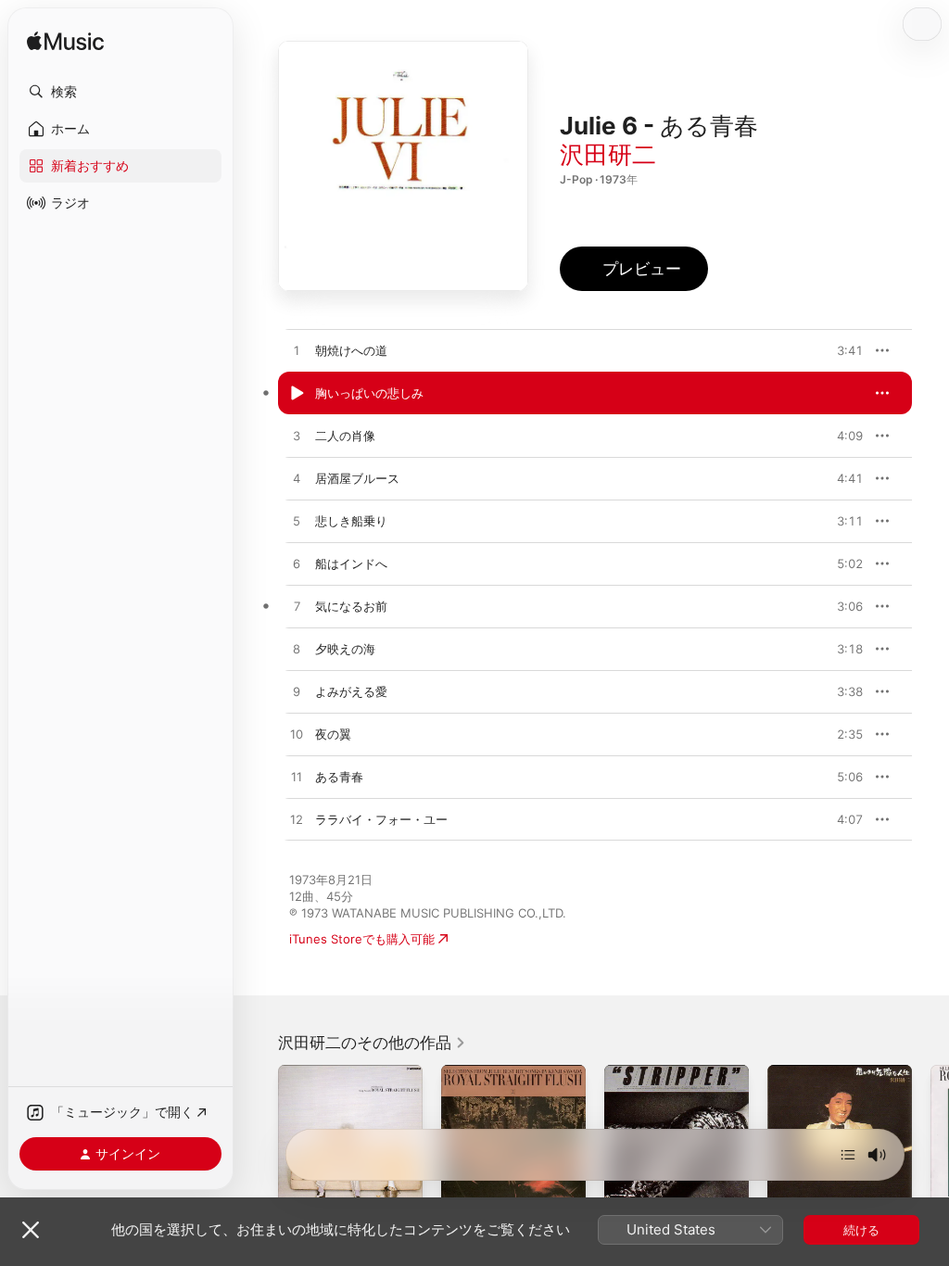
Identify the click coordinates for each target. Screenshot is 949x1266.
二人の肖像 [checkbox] (345, 435)
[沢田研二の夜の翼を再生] (296, 735)
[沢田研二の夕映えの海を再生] (296, 649)
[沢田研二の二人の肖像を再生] (296, 436)
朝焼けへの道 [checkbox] (351, 350)
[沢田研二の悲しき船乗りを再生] (296, 521)
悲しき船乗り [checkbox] (351, 520)
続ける (861, 1229)
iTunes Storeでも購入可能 (362, 938)
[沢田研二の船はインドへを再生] (296, 564)
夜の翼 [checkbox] (333, 734)
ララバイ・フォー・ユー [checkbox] (381, 819)
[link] (372, 1042)
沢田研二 (608, 154)
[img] (65, 42)
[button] (120, 92)
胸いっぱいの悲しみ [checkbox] (369, 393)
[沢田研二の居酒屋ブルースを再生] (296, 479)
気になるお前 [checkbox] (351, 606)
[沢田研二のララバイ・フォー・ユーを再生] (296, 820)
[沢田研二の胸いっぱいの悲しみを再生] (296, 394)
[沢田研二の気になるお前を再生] (296, 607)
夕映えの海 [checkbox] (345, 648)
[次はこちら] (848, 1155)
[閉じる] (30, 1230)
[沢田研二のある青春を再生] (296, 777)
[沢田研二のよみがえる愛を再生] (296, 692)
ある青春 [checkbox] (339, 776)
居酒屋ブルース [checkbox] (357, 478)
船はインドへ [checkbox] (351, 563)
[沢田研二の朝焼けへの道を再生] (296, 351)
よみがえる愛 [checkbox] (351, 691)
